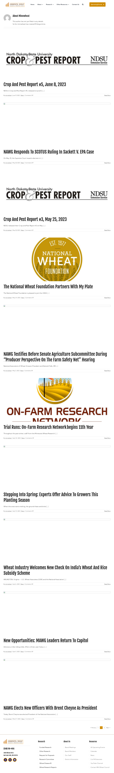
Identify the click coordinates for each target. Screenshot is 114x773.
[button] (82, 4)
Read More (107, 95)
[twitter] (10, 760)
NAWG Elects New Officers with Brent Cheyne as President (50, 708)
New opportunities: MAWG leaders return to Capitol (46, 640)
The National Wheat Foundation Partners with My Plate (48, 286)
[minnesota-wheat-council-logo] (15, 3)
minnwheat (8, 95)
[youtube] (15, 760)
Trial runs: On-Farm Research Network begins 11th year (48, 427)
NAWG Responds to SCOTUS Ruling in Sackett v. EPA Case (49, 152)
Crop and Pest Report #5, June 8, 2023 (35, 84)
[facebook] (5, 760)
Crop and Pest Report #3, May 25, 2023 (35, 219)
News (22, 95)
